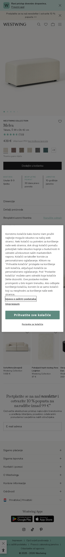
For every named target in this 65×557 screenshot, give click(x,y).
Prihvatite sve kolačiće (32, 315)
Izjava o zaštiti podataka (20, 298)
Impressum (12, 304)
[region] (33, 278)
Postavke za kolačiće (32, 324)
